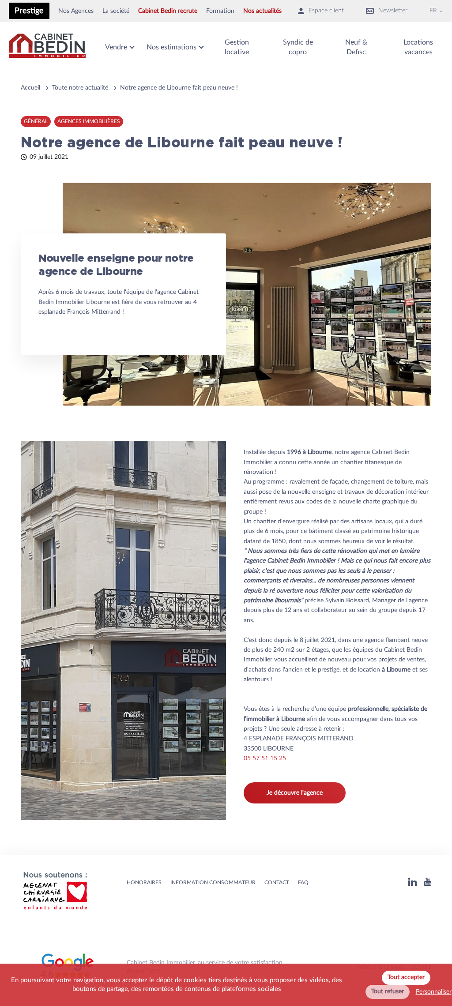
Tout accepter (406, 977)
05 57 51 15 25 (265, 758)
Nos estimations (171, 47)
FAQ (303, 882)
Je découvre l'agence (295, 793)
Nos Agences (76, 11)
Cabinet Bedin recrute (167, 11)
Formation (220, 11)
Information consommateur (213, 882)
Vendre (116, 47)
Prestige (29, 11)
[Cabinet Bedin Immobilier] (47, 47)
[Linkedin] (412, 883)
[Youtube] (427, 883)
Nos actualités (262, 11)
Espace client (326, 11)
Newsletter (392, 11)
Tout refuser (387, 991)
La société (115, 11)
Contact (276, 882)
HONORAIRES (144, 882)
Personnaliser (434, 992)
